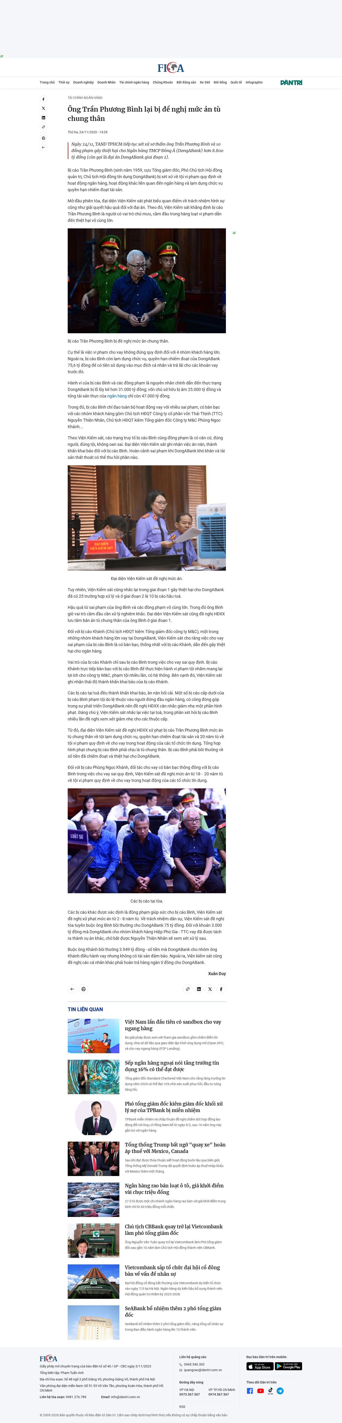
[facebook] (43, 99)
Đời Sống (220, 82)
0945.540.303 (194, 1364)
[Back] (43, 147)
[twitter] (43, 108)
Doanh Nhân (106, 82)
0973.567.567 (189, 1394)
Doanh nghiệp (83, 82)
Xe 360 (205, 82)
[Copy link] (43, 127)
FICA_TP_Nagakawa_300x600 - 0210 (267, 98)
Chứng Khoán (163, 82)
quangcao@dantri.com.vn (203, 1370)
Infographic (254, 82)
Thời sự (64, 82)
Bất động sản (186, 82)
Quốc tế (236, 82)
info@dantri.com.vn (125, 1397)
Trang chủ (47, 82)
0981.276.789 (76, 1397)
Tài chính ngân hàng (134, 82)
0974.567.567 (218, 1394)
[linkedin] (43, 117)
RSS (182, 1407)
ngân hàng (117, 395)
